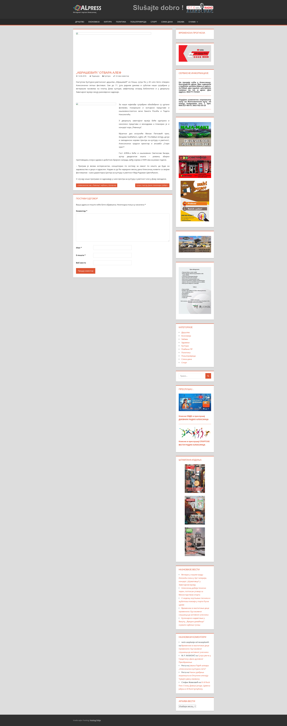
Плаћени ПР (186, 349)
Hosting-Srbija (95, 720)
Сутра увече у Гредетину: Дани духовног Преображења (195, 659)
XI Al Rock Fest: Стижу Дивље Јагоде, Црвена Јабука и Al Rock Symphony (194, 685)
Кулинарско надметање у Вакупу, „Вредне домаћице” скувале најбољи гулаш (192, 621)
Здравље (185, 342)
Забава (180, 21)
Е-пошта (81, 255)
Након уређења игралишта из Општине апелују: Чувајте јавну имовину (194, 675)
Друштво (79, 21)
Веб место (81, 262)
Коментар (81, 211)
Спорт (154, 21)
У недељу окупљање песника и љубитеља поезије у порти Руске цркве (194, 601)
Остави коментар (122, 76)
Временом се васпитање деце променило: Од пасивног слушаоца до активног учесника (194, 611)
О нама (192, 21)
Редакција (95, 76)
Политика (121, 21)
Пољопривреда (138, 21)
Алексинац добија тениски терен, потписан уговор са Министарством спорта (192, 591)
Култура (108, 21)
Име (79, 247)
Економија (94, 21)
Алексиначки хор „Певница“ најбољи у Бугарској (97, 185)
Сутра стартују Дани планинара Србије (151, 185)
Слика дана (167, 21)
